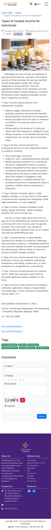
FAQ (28, 471)
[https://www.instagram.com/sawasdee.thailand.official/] (34, 491)
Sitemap (30, 476)
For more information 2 (12, 331)
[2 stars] (12, 379)
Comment (11, 384)
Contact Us (31, 473)
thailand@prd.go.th (12, 505)
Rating (9, 375)
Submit (42, 416)
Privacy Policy (32, 465)
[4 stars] (19, 379)
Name (9, 366)
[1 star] (8, 379)
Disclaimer (31, 468)
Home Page (6, 12)
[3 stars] (16, 379)
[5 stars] (23, 379)
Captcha (10, 406)
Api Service (31, 481)
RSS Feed (31, 478)
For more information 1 (12, 326)
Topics (18, 12)
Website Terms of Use (35, 463)
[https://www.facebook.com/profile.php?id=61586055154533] (29, 491)
